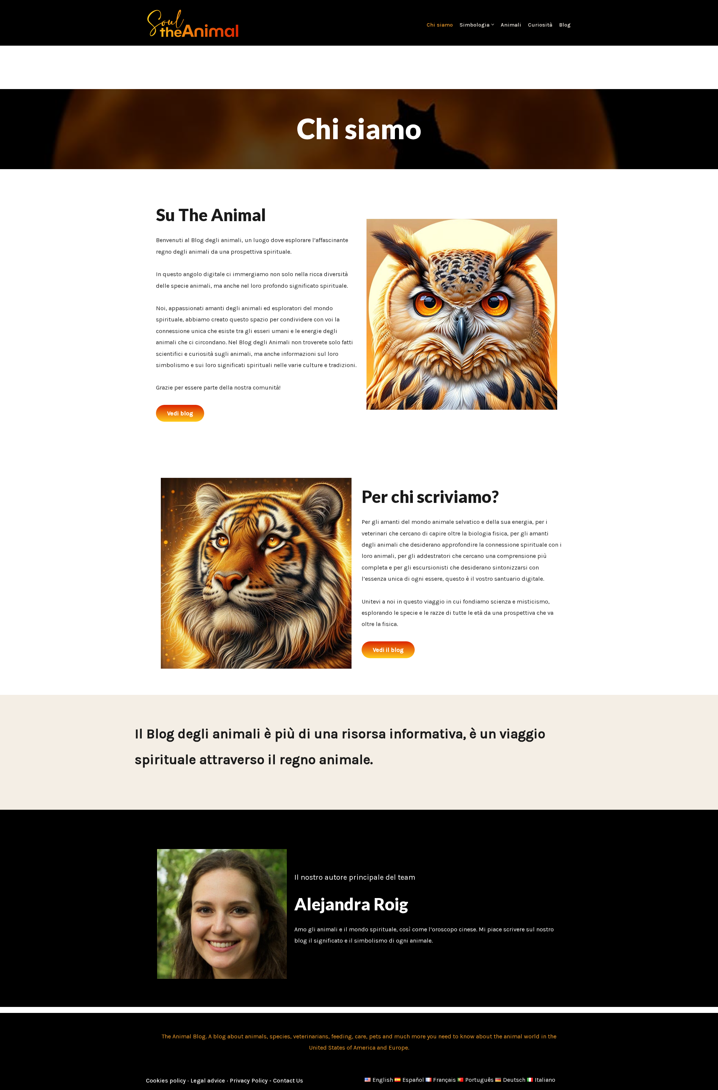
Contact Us (288, 1080)
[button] (492, 24)
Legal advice (208, 1080)
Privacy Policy (249, 1080)
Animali (511, 25)
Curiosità (540, 25)
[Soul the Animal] (192, 23)
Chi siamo (440, 25)
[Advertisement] (359, 65)
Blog (565, 25)
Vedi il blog (388, 649)
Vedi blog (180, 413)
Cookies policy (166, 1080)
